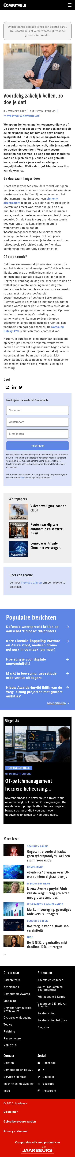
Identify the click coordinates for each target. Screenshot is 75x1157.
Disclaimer (10, 1111)
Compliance (35, 867)
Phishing (9, 1031)
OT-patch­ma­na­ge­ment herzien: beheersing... (28, 784)
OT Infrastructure (18, 773)
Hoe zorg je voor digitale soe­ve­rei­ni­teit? (48, 928)
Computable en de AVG (18, 1069)
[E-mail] (7, 387)
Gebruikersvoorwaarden (19, 1121)
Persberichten (46, 1013)
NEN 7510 (10, 1045)
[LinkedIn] (14, 387)
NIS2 (30, 937)
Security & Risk (37, 846)
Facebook (49, 1063)
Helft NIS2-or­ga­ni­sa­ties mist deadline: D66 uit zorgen (47, 944)
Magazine (9, 1001)
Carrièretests (11, 980)
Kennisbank (11, 987)
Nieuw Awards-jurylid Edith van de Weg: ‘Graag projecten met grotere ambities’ (34, 691)
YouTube (48, 1083)
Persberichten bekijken (52, 1020)
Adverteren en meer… (51, 980)
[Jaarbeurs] (37, 1149)
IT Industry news (38, 883)
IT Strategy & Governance (21, 116)
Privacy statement (15, 1131)
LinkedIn (48, 1076)
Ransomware (12, 1038)
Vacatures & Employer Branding (52, 1005)
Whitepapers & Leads (51, 996)
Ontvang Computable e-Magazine (17, 1009)
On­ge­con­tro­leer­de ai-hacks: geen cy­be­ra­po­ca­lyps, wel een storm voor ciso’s (48, 856)
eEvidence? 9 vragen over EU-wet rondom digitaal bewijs (48, 874)
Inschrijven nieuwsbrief (18, 1083)
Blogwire (43, 1027)
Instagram (49, 1090)
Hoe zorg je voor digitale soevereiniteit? (26, 661)
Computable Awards (16, 994)
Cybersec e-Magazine (17, 1017)
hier (22, 477)
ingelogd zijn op (31, 582)
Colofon (8, 1063)
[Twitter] (21, 387)
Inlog (6, 1090)
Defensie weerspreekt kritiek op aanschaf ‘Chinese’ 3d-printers (32, 629)
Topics (7, 1024)
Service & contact (14, 1076)
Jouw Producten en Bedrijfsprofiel (50, 988)
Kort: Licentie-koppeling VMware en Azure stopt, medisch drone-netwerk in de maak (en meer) (33, 645)
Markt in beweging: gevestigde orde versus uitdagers (31, 675)
